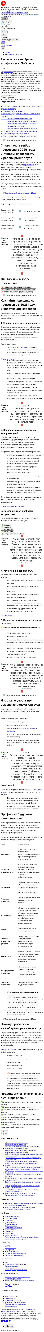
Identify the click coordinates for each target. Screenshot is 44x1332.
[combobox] (9, 1326)
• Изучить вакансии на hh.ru (13, 126)
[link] (4, 37)
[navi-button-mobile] (3, 48)
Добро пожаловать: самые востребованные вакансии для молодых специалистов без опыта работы (23, 1168)
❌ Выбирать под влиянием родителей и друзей (17, 292)
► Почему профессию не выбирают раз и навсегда (19, 136)
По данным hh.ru (7, 72)
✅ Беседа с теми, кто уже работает (13, 534)
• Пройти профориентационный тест (16, 119)
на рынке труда (28, 165)
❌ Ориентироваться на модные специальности (16, 287)
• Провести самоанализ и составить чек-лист (19, 129)
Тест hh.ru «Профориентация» (17, 347)
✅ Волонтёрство (7, 529)
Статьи (7, 52)
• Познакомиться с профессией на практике (18, 124)
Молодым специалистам (13, 54)
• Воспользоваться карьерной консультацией (19, 121)
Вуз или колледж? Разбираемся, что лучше (20, 1195)
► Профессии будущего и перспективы (15, 133)
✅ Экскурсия (6, 525)
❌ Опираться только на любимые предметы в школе (18, 289)
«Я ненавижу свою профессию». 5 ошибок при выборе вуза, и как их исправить (21, 1151)
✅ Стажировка (6, 527)
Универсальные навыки (9, 1049)
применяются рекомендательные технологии (18, 1310)
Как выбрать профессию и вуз (15, 1145)
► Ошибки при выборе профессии (13, 111)
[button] (3, 42)
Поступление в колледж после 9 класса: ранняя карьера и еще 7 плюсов (21, 1190)
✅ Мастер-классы (7, 531)
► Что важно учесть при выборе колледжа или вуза (19, 131)
